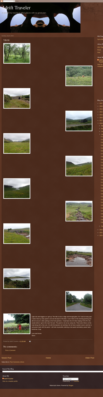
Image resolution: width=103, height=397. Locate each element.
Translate (76, 381)
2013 (101, 115)
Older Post (89, 358)
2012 (101, 112)
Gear (98, 52)
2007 (101, 103)
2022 (101, 232)
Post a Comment (10, 350)
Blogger (71, 385)
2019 (101, 229)
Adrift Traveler (16, 7)
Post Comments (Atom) (17, 362)
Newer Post (6, 358)
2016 (101, 117)
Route (99, 50)
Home (48, 358)
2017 (101, 120)
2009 (101, 106)
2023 (101, 235)
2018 (101, 123)
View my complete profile (10, 381)
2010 (101, 109)
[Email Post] (30, 341)
